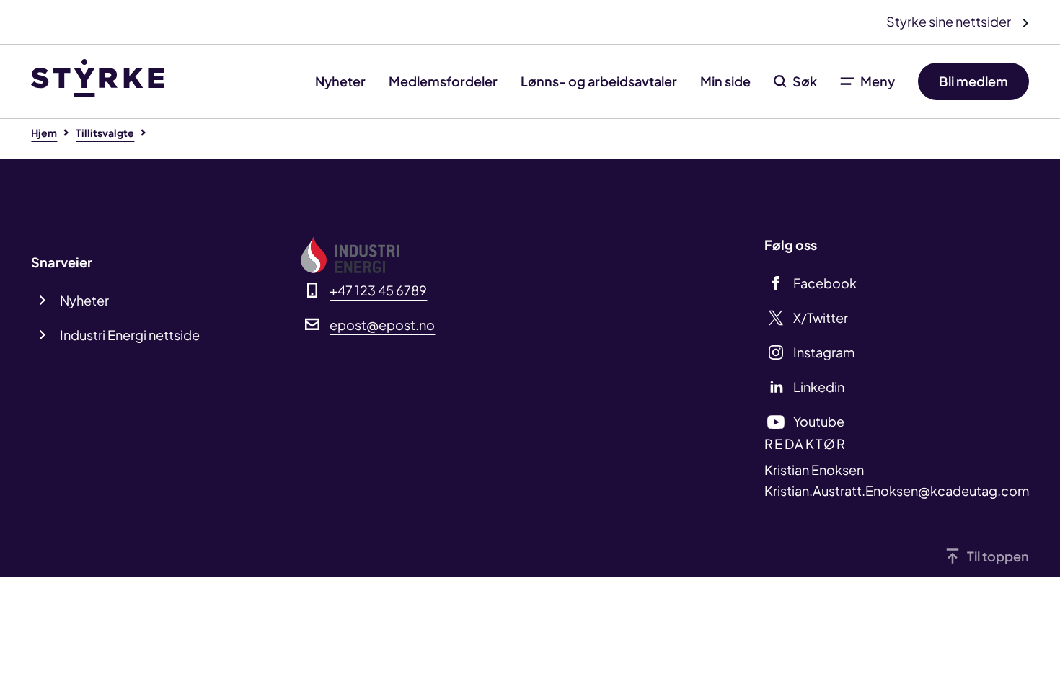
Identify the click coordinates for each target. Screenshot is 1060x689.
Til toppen (998, 556)
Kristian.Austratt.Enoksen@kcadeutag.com (896, 490)
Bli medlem (973, 81)
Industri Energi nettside (130, 334)
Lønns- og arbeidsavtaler (599, 81)
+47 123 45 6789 (378, 290)
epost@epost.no (382, 324)
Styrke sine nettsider (949, 21)
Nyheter (340, 81)
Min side (725, 81)
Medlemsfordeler (443, 81)
